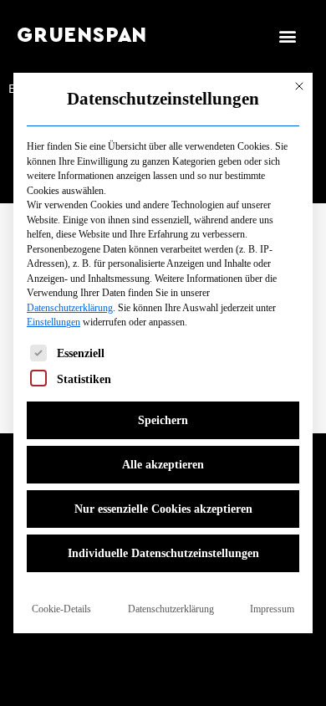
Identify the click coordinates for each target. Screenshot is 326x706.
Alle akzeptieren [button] (163, 464)
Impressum (272, 609)
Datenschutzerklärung (70, 308)
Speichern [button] (163, 420)
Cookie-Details (61, 609)
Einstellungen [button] (53, 322)
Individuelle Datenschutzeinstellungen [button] (163, 553)
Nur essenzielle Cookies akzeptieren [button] (163, 509)
